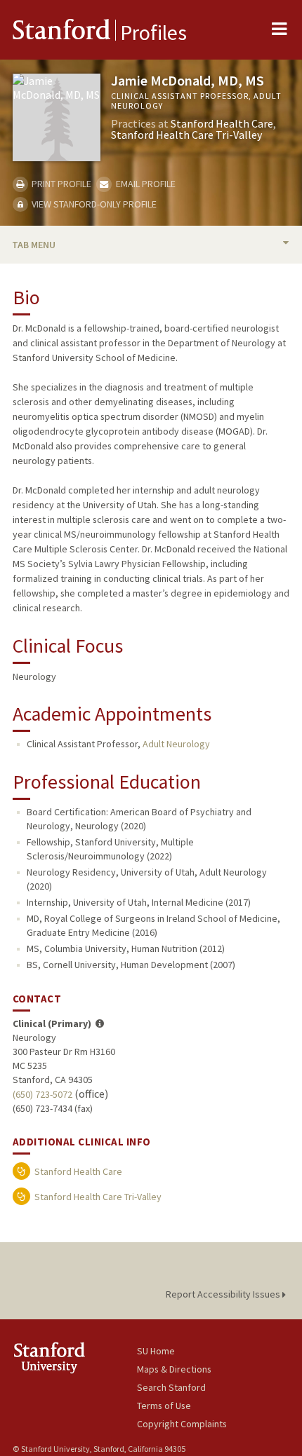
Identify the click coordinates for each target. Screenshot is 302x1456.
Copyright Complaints (182, 1423)
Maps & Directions (174, 1369)
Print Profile (60, 183)
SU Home (156, 1351)
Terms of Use (164, 1405)
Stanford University (75, 1357)
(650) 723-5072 (42, 1094)
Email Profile (144, 183)
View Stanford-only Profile (93, 204)
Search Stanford (171, 1387)
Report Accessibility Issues (224, 1294)
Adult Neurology (176, 743)
